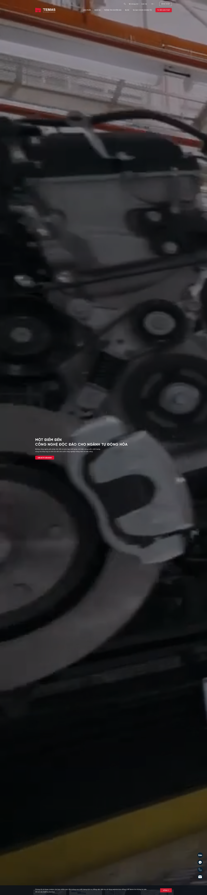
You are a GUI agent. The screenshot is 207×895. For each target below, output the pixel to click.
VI (152, 4)
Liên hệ (144, 4)
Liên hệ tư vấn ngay (45, 458)
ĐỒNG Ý (166, 890)
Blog (127, 10)
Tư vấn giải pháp (163, 10)
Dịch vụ (98, 10)
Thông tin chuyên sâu (113, 10)
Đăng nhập (165, 4)
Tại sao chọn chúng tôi (142, 10)
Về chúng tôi (133, 4)
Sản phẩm (87, 10)
